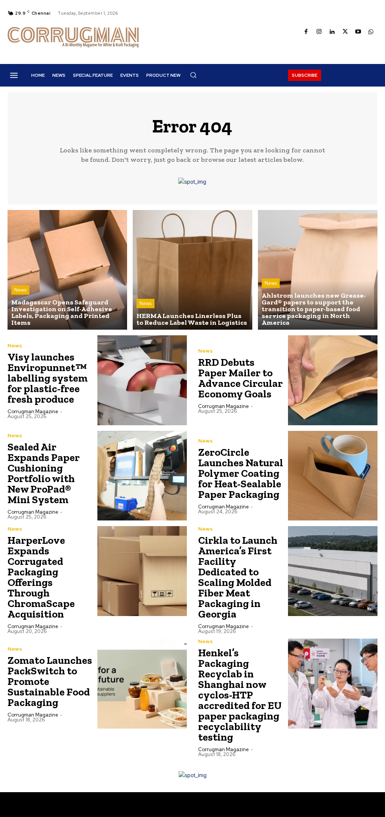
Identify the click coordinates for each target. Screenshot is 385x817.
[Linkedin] (332, 32)
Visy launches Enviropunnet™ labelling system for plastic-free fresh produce (48, 378)
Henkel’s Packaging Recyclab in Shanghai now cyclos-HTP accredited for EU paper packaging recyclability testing (240, 695)
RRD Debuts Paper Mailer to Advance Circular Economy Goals (240, 378)
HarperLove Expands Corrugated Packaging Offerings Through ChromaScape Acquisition (41, 577)
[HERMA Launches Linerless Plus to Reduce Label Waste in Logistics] (192, 270)
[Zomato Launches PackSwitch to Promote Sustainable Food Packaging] (142, 684)
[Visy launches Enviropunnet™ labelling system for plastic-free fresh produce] (142, 380)
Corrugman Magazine (33, 411)
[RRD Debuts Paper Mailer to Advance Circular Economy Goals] (333, 380)
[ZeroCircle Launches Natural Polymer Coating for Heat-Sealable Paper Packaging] (333, 476)
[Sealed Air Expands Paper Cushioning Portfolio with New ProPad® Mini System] (142, 476)
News (20, 290)
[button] (193, 75)
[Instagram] (319, 32)
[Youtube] (358, 32)
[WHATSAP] (370, 32)
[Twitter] (345, 32)
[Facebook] (306, 32)
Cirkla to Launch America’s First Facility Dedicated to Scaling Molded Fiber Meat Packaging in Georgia (237, 577)
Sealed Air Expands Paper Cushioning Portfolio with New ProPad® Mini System (44, 473)
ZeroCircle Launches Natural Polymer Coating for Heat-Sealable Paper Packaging (240, 473)
